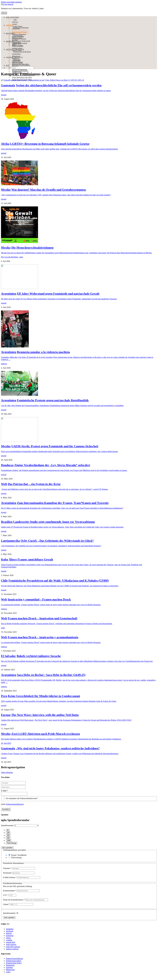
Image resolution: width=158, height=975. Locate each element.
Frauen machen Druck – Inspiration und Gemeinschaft (42, 618)
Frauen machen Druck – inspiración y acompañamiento (43, 637)
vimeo (8, 938)
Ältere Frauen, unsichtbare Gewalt (31, 559)
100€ (8, 840)
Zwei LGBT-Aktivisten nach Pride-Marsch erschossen (45, 733)
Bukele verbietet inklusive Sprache (39, 656)
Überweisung (16, 857)
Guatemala (8, 85)
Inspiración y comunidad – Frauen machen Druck (39, 599)
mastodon (9, 929)
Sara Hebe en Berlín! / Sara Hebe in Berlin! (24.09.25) (51, 674)
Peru (4, 696)
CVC (6, 895)
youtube (9, 940)
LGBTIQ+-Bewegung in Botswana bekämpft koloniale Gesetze (49, 143)
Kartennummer (9, 891)
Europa (5, 714)
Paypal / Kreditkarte (19, 855)
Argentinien (8, 293)
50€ (8, 838)
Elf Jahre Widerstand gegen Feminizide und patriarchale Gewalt (58, 293)
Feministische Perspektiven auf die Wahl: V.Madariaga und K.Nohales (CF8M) (59, 580)
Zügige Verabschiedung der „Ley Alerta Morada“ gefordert (52, 465)
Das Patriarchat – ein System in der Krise (34, 484)
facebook (9, 931)
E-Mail (4, 791)
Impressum (10, 965)
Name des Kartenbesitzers (14, 900)
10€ (8, 833)
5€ (8, 830)
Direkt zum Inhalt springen (11, 2)
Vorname (7, 868)
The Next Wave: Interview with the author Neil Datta (45, 714)
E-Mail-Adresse (10, 877)
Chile (4, 580)
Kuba (4, 559)
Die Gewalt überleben (9, 257)
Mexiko (6, 189)
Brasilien (6, 521)
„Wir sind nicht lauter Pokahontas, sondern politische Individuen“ (58, 748)
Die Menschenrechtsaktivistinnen (32, 247)
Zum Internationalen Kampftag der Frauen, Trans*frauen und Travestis (63, 502)
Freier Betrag (11, 843)
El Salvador (8, 656)
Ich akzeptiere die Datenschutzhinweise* (21, 798)
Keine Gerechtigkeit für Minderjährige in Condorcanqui (44, 696)
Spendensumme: (7, 825)
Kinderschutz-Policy (14, 963)
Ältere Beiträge (7, 772)
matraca (4, 364)
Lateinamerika (10, 540)
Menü (4, 13)
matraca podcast (12, 949)
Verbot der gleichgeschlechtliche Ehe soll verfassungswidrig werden (58, 85)
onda (21, 257)
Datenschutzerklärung (14, 804)
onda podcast (11, 944)
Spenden (9, 967)
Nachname (7, 873)
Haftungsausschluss (13, 961)
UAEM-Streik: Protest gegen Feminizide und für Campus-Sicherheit (54, 446)
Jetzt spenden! (7, 848)
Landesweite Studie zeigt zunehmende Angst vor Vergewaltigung (54, 521)
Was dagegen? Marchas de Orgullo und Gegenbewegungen (48, 189)
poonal (3, 95)
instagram (9, 936)
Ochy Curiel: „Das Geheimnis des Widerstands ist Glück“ (57, 540)
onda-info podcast (13, 947)
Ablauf (6, 904)
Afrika (5, 143)
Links (8, 972)
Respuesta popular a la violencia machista (43, 352)
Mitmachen (10, 970)
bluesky (9, 933)
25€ (8, 835)
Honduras (7, 465)
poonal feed (10, 942)
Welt (4, 484)
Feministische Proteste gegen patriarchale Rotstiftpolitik (53, 400)
